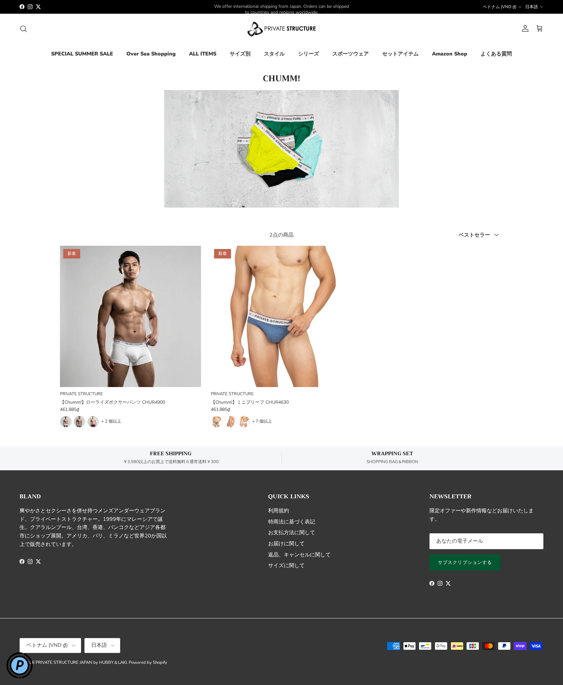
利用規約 (278, 510)
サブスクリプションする (465, 562)
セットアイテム (400, 53)
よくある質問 (496, 53)
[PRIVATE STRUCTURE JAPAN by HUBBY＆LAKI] (281, 28)
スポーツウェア (350, 53)
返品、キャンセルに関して (299, 554)
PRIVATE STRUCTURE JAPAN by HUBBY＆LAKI (81, 662)
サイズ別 (240, 53)
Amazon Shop (449, 53)
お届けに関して (286, 543)
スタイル (274, 53)
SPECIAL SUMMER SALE (82, 53)
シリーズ (308, 53)
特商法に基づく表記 (291, 521)
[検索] (23, 29)
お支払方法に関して (291, 532)
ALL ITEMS (202, 53)
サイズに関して (286, 565)
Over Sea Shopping (151, 53)
